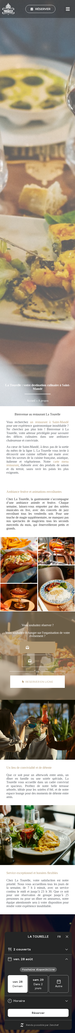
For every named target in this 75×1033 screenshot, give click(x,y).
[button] (67, 9)
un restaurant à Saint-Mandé (49, 422)
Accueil (31, 400)
